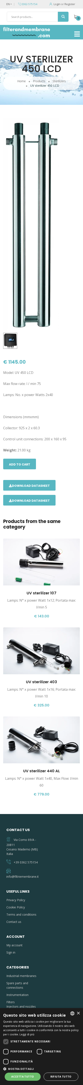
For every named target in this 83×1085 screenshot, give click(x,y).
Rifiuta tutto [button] (61, 1076)
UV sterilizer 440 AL (41, 771)
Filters (10, 1002)
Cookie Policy (15, 907)
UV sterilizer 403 (41, 681)
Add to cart (19, 464)
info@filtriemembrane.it (22, 877)
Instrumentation (17, 995)
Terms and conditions (21, 914)
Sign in (10, 952)
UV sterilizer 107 (41, 593)
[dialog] (41, 1046)
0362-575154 (29, 4)
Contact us (13, 922)
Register (69, 4)
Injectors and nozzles (21, 1006)
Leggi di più (27, 1034)
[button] (41, 1069)
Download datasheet (31, 486)
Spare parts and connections (17, 985)
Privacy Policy (15, 900)
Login (57, 4)
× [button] (78, 1013)
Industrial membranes (21, 976)
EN (8, 4)
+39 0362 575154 (26, 862)
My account (14, 945)
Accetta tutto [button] (22, 1076)
